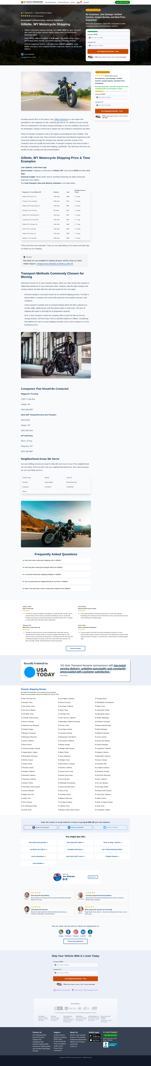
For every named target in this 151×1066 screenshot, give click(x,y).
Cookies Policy (58, 1046)
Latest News (74, 1044)
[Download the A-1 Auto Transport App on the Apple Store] (95, 1040)
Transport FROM (92, 34)
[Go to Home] (21, 13)
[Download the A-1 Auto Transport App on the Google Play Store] (95, 1036)
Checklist (86, 2)
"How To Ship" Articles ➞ (112, 842)
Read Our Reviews (38, 1037)
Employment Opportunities (78, 1039)
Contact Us (73, 1046)
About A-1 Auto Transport (77, 1035)
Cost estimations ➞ (38, 856)
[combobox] (107, 37)
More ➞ (93, 877)
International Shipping (40, 1046)
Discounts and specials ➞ (38, 842)
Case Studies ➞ (38, 863)
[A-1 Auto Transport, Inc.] (32, 2)
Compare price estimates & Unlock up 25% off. (55, 264)
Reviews (63, 2)
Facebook (68, 936)
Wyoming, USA (29, 13)
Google (61, 936)
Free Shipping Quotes (39, 1035)
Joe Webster (30, 54)
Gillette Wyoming (60, 119)
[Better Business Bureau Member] (110, 1045)
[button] (122, 2)
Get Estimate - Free (108, 51)
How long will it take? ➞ (75, 842)
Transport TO (91, 42)
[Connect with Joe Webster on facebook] (64, 879)
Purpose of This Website (77, 1037)
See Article (64, 675)
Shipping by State (38, 1042)
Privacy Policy (58, 1048)
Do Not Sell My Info (60, 1041)
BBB (90, 936)
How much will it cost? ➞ (75, 856)
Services (50, 2)
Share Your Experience (75, 941)
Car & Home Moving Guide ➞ (112, 849)
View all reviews (75, 648)
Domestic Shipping (39, 1044)
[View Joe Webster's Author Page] (57, 877)
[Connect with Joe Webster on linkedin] (66, 879)
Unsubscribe (58, 1050)
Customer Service (59, 1035)
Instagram (76, 936)
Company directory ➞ (75, 849)
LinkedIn (83, 936)
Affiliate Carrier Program (77, 1042)
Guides (73, 2)
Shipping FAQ (37, 1039)
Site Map (35, 1051)
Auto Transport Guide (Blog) (41, 1048)
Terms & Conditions (60, 1043)
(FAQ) (46, 1044)
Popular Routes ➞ (112, 856)
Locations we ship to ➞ (38, 849)
